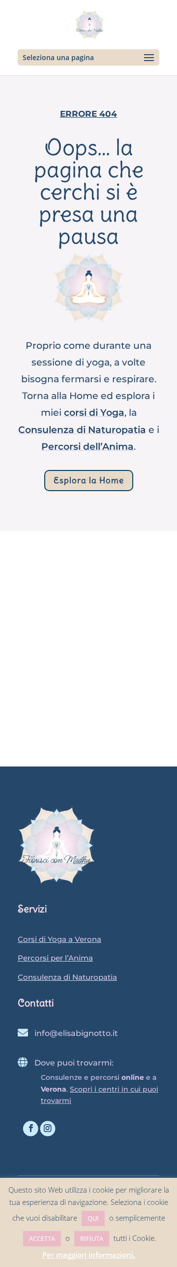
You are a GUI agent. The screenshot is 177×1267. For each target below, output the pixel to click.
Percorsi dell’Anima (87, 446)
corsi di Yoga (94, 412)
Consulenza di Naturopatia (82, 429)
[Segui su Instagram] (48, 1128)
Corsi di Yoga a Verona (59, 939)
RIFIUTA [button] (91, 1238)
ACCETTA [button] (42, 1238)
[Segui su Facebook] (30, 1128)
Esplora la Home (89, 480)
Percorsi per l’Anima (55, 958)
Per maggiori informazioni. (88, 1255)
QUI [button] (93, 1218)
